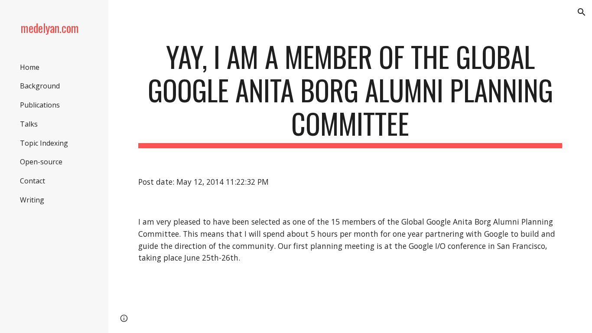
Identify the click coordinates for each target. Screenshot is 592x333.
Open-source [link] (41, 161)
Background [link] (40, 86)
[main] (350, 94)
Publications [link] (40, 105)
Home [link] (29, 67)
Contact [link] (32, 181)
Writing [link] (32, 200)
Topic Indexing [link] (44, 143)
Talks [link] (29, 124)
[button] (581, 12)
